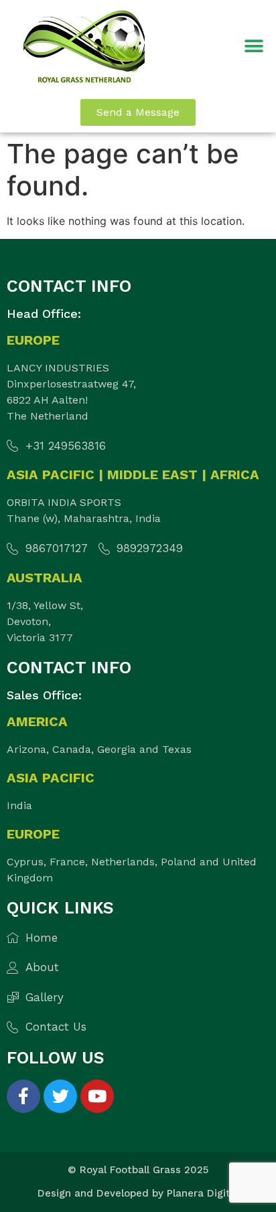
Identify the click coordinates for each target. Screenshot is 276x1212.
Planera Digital (203, 1193)
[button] (254, 46)
